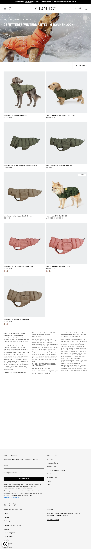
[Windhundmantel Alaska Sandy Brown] (24, 193)
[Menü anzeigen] (4, 8)
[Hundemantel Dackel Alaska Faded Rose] (24, 243)
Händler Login (52, 477)
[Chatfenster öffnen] (5, 544)
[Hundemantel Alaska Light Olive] (24, 92)
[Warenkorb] (86, 8)
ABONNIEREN (24, 479)
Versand (6, 514)
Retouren (7, 517)
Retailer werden (52, 474)
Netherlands (8, 547)
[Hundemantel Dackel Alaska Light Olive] (67, 92)
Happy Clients (52, 466)
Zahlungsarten (9, 521)
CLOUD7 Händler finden (56, 470)
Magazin (50, 459)
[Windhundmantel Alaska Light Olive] (67, 143)
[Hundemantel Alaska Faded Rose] (67, 243)
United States (8, 536)
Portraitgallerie (52, 463)
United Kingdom (10, 533)
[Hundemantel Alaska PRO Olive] (67, 193)
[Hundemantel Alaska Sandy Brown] (24, 296)
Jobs (48, 485)
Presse (49, 481)
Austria (6, 540)
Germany (7, 529)
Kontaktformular (53, 519)
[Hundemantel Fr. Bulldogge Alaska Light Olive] (24, 143)
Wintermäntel (65, 360)
